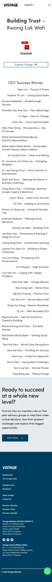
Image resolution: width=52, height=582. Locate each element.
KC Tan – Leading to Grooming (31, 204)
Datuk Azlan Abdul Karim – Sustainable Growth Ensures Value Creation (24, 148)
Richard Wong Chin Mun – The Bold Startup (22, 328)
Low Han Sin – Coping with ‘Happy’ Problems (22, 275)
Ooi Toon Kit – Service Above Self (30, 300)
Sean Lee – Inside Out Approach (30, 356)
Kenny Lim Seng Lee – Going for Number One (25, 211)
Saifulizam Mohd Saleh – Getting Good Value (24, 337)
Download (26, 53)
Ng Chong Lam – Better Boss (32, 288)
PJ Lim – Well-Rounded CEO (33, 311)
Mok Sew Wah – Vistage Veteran (30, 282)
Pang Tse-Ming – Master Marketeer (28, 305)
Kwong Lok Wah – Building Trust (30, 228)
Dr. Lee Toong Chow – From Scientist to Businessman (24, 172)
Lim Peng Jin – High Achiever (32, 267)
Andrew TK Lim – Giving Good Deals (28, 95)
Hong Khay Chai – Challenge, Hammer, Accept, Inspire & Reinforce (24, 190)
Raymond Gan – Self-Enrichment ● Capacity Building (22, 319)
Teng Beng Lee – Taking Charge (31, 374)
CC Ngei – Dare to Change (33, 116)
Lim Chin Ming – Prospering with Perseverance (21, 260)
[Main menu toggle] (49, 5)
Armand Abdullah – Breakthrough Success (21, 103)
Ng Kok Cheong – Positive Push (31, 294)
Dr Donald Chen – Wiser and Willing (28, 155)
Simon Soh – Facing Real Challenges (28, 362)
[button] (26, 64)
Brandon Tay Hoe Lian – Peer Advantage (25, 110)
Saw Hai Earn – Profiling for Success (28, 350)
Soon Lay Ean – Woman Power (31, 368)
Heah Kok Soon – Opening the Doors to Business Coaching (24, 181)
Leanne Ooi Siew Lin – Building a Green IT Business (24, 250)
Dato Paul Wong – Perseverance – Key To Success (24, 130)
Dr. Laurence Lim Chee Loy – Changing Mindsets (24, 163)
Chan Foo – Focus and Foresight (30, 122)
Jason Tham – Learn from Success (29, 198)
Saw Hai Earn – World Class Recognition (26, 345)
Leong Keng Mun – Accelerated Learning (25, 243)
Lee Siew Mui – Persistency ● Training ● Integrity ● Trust (24, 235)
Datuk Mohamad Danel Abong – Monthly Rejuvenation (20, 139)
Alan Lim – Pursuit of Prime (33, 89)
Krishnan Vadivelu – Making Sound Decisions (21, 220)
